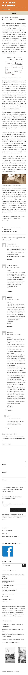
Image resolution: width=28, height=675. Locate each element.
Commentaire (6, 444)
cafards (7, 231)
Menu (14, 13)
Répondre (9, 259)
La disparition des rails (8, 585)
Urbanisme (7, 229)
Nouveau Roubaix (9, 227)
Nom (4, 464)
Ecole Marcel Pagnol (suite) (9, 590)
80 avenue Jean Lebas (8, 594)
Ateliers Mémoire (9, 4)
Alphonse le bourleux (7, 599)
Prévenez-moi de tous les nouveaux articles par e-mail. (13, 505)
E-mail (4, 472)
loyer (15, 231)
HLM (11, 231)
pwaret (16, 17)
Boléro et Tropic (19, 639)
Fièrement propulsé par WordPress (10, 671)
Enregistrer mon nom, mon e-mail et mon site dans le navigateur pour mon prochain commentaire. (12, 489)
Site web (4, 480)
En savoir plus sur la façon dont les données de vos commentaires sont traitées (13, 517)
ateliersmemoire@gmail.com (14, 424)
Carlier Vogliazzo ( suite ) (8, 581)
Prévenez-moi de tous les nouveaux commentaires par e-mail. (11, 497)
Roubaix (18, 227)
